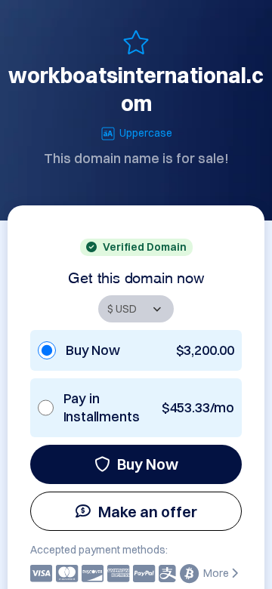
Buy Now (147, 464)
